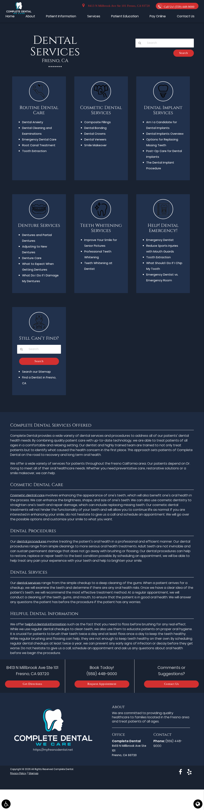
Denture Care (31, 258)
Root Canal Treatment (38, 145)
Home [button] (10, 16)
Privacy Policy (18, 773)
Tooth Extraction (34, 151)
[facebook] (180, 772)
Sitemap (33, 773)
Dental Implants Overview (164, 134)
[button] (6, 803)
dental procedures (31, 541)
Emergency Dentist (160, 240)
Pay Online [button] (158, 16)
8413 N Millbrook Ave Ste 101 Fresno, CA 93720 (118, 6)
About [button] (30, 16)
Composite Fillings (97, 122)
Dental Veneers (95, 139)
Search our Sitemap (36, 372)
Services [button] (93, 16)
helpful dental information (45, 624)
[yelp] (189, 772)
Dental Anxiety (32, 122)
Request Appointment (101, 684)
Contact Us (171, 684)
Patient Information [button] (61, 16)
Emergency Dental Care (39, 139)
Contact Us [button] (185, 16)
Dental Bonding (95, 128)
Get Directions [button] (32, 684)
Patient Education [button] (125, 16)
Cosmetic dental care (27, 495)
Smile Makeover (95, 145)
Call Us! (179, 7)
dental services (29, 583)
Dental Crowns (95, 134)
